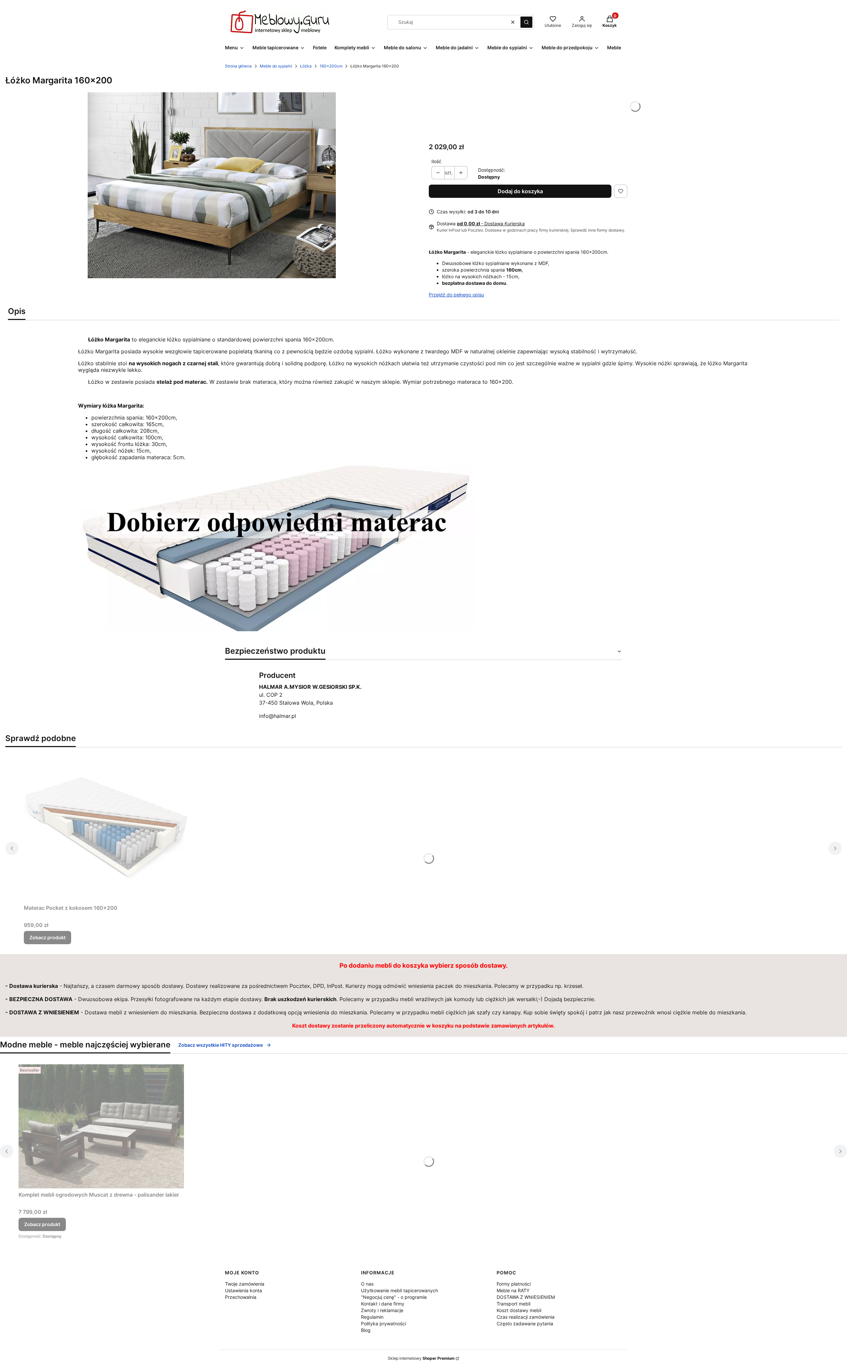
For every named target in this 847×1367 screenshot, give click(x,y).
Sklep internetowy (421, 1358)
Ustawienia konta (243, 1290)
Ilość (436, 161)
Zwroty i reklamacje (382, 1310)
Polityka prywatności (383, 1323)
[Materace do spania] (276, 629)
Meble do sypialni (276, 66)
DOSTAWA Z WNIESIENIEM (526, 1297)
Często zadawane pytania (525, 1323)
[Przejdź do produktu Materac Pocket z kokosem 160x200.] (106, 827)
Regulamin (372, 1317)
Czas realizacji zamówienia (526, 1317)
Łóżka (306, 66)
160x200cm (331, 66)
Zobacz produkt (47, 937)
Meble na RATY (513, 1290)
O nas (367, 1284)
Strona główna (238, 66)
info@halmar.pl (277, 716)
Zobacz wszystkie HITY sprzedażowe (220, 1045)
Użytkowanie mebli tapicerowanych (399, 1290)
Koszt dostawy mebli (519, 1310)
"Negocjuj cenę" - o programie (394, 1297)
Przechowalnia (240, 1297)
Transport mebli (513, 1303)
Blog (366, 1330)
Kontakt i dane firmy (382, 1303)
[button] (526, 22)
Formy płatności (514, 1284)
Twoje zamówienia (244, 1284)
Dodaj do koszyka (520, 191)
